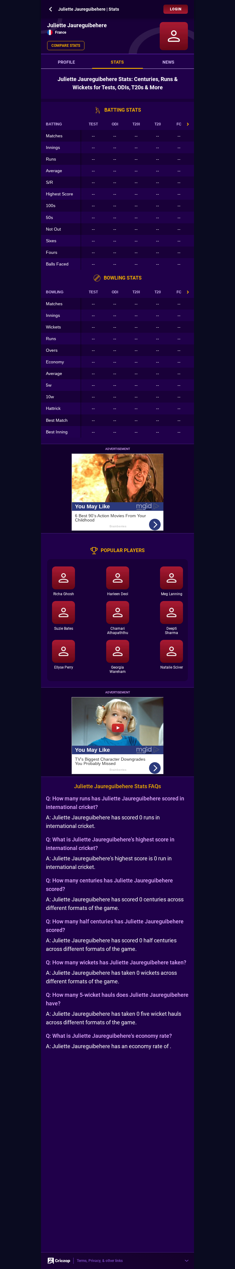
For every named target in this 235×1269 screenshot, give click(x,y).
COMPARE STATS (65, 45)
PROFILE (66, 62)
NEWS (168, 62)
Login (175, 9)
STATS (117, 62)
